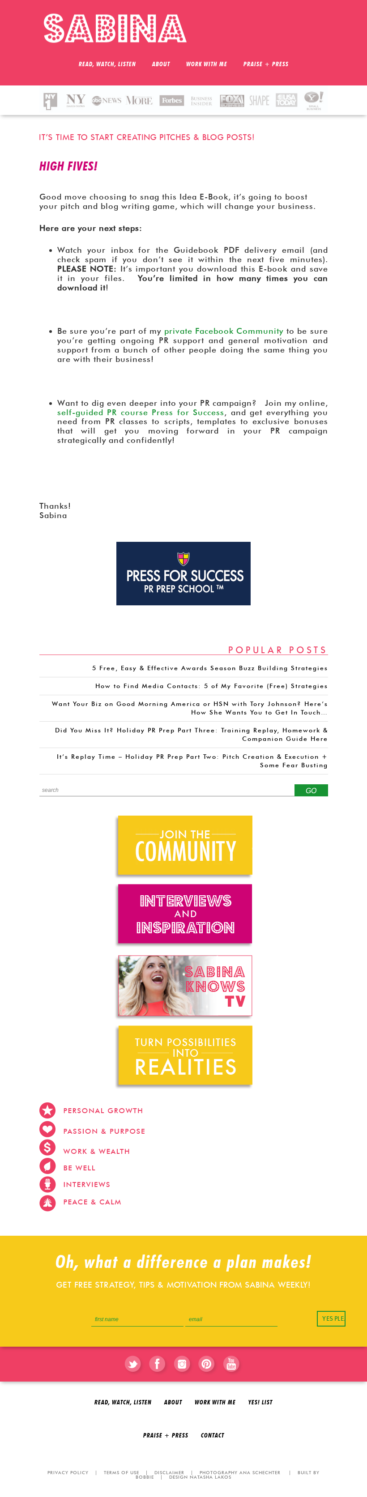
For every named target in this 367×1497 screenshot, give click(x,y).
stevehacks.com (195, 1225)
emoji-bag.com (300, 1225)
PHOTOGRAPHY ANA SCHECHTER (240, 1472)
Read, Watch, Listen (123, 1402)
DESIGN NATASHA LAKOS (200, 1477)
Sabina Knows (120, 28)
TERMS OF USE (121, 1472)
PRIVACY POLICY (68, 1472)
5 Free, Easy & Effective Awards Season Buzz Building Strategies (210, 668)
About (173, 1402)
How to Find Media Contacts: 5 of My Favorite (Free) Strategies (211, 685)
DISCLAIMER (169, 1472)
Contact (212, 1436)
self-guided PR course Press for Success (141, 412)
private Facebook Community (225, 331)
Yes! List (260, 1402)
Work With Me (215, 1402)
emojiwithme (249, 1225)
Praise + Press (165, 1436)
